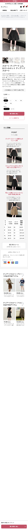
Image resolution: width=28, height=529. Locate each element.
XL (16, 100)
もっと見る (23, 275)
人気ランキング (23, 10)
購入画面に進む (14, 113)
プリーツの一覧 (14, 15)
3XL (6, 103)
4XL (11, 103)
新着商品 (5, 10)
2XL (21, 100)
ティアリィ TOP (5, 15)
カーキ (12, 109)
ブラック (6, 109)
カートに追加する (14, 118)
